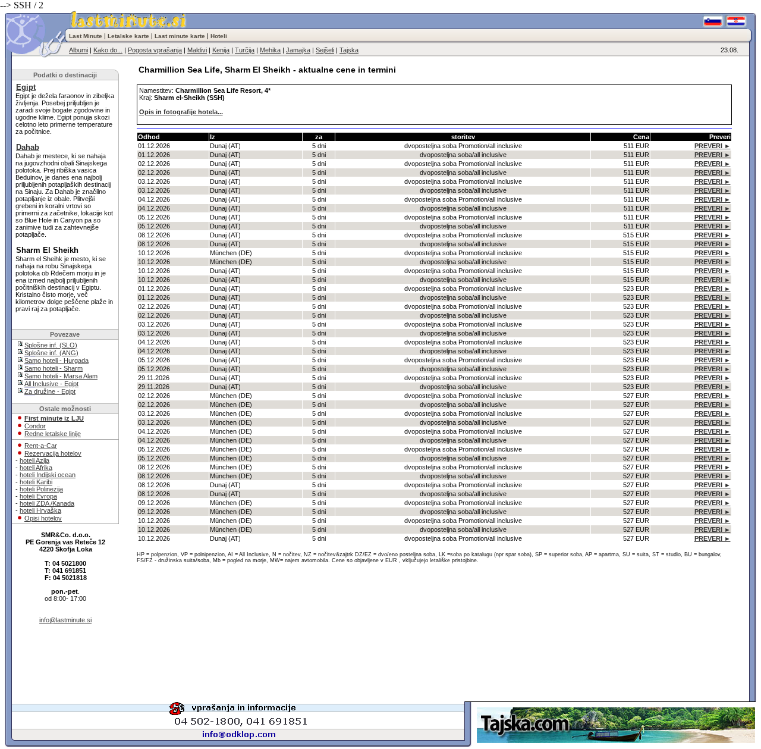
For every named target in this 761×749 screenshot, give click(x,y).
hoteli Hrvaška (40, 510)
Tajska (349, 50)
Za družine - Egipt (50, 391)
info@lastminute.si (65, 619)
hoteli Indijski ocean (48, 474)
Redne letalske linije (52, 433)
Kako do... (107, 50)
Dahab (27, 147)
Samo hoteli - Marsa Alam (61, 376)
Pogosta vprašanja (155, 50)
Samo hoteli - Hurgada (56, 360)
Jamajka (298, 50)
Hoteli (218, 36)
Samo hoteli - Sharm (53, 368)
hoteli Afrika (36, 467)
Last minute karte (180, 36)
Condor (35, 426)
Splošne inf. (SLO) (50, 345)
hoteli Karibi (36, 481)
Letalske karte (128, 36)
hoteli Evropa (38, 496)
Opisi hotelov (43, 518)
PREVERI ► (712, 145)
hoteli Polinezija (41, 489)
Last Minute (85, 36)
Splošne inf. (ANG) (51, 352)
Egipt (26, 87)
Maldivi (197, 50)
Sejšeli (325, 50)
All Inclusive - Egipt (51, 383)
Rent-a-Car (40, 445)
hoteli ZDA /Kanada (47, 503)
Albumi (78, 50)
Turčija (244, 50)
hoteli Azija (34, 460)
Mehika (270, 50)
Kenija (220, 50)
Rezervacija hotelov (52, 453)
